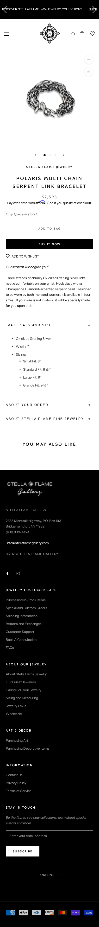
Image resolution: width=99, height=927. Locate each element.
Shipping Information (21, 616)
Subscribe (23, 851)
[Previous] (35, 155)
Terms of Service (18, 791)
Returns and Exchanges (24, 624)
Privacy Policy (16, 783)
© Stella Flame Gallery (49, 885)
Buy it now (50, 244)
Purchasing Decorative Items (28, 748)
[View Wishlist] (89, 34)
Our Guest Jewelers (21, 682)
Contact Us (14, 775)
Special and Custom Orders (26, 608)
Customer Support (20, 632)
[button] (4, 9)
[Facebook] (7, 573)
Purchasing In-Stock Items (26, 600)
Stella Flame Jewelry (49, 167)
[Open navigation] (6, 33)
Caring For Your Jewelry (23, 690)
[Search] (73, 34)
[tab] (49, 325)
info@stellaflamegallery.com (27, 543)
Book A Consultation (21, 639)
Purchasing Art (17, 740)
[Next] (63, 155)
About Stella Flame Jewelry (26, 674)
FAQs (10, 647)
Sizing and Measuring (22, 698)
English (47, 875)
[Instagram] (18, 573)
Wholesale (14, 714)
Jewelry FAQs (16, 706)
